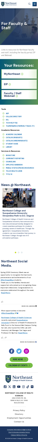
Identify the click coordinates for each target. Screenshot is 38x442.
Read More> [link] (23, 333)
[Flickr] (32, 386)
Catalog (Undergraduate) (17, 140)
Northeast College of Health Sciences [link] (16, 317)
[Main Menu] (35, 4)
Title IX (9, 174)
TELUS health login (14, 171)
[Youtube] (18, 386)
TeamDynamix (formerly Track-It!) (20, 126)
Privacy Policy (19, 410)
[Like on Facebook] (2, 337)
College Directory (14, 116)
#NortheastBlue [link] (7, 313)
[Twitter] (9, 386)
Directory (19, 414)
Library (9, 147)
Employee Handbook (14, 165)
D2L (7, 120)
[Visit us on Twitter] (19, 351)
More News (18, 359)
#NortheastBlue (7, 280)
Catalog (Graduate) (14, 137)
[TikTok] (28, 386)
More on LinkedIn (28, 306)
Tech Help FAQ (12, 123)
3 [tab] (21, 252)
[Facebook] (5, 386)
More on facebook (27, 342)
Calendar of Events (18, 365)
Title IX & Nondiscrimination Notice (19, 432)
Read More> (6, 293)
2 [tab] (18, 252)
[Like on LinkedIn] (2, 302)
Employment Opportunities (19, 418)
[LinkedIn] (14, 386)
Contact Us (19, 421)
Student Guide (12, 144)
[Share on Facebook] (5, 337)
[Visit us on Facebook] (11, 351)
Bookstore (10, 155)
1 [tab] (15, 252)
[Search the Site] (29, 4)
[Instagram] (23, 386)
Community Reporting (15, 158)
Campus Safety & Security (19, 435)
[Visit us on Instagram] (26, 351)
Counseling (11, 161)
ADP (7, 113)
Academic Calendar (14, 134)
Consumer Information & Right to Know (19, 430)
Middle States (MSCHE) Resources (20, 168)
